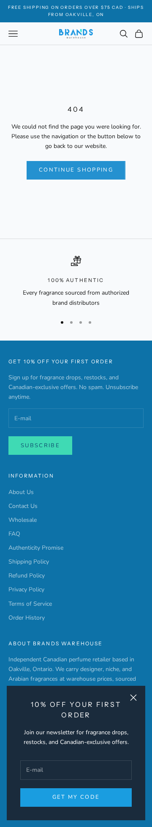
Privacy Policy (26, 589)
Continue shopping (76, 170)
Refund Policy (26, 576)
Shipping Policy (28, 562)
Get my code (76, 797)
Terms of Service (30, 604)
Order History (26, 618)
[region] (76, 282)
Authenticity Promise (35, 548)
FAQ (14, 534)
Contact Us (23, 506)
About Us (21, 492)
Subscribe (40, 445)
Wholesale (22, 520)
